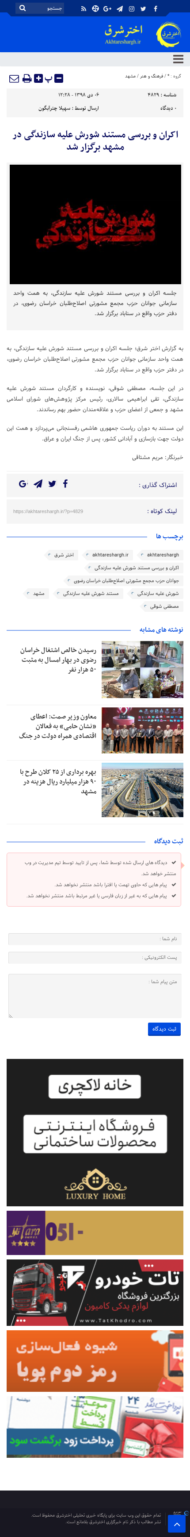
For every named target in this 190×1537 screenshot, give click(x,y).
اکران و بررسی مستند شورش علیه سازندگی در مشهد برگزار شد (95, 141)
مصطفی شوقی (164, 606)
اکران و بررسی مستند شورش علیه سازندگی (137, 568)
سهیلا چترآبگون (54, 108)
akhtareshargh (163, 555)
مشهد (130, 76)
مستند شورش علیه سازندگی (91, 594)
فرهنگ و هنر (151, 76)
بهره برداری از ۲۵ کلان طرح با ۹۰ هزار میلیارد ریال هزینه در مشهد (58, 781)
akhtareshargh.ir (110, 555)
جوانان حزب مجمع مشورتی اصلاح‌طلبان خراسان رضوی (126, 581)
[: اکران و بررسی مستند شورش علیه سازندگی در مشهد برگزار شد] (14, 78)
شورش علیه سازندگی (158, 594)
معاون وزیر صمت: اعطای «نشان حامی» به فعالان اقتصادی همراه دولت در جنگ (57, 726)
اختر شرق (64, 555)
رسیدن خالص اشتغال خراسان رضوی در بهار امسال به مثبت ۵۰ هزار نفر (58, 660)
